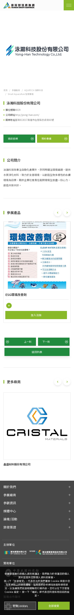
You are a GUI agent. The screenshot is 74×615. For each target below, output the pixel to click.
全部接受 (54, 606)
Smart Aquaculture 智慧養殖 (20, 93)
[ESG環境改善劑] (37, 255)
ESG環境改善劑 (16, 294)
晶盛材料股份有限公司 (16, 464)
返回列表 (37, 352)
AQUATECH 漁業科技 (33, 90)
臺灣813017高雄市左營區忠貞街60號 (34, 120)
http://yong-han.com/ (27, 115)
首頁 (5, 90)
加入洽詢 (36, 315)
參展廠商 (16, 90)
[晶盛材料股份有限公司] (37, 426)
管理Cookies (20, 606)
